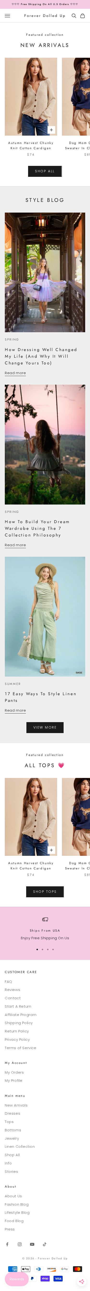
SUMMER (13, 684)
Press (10, 1229)
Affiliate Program (20, 1014)
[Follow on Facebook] (7, 1244)
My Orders (14, 1072)
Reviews (12, 989)
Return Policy (17, 1031)
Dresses (12, 1113)
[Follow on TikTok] (44, 1244)
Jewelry (12, 1138)
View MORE (45, 727)
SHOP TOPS (45, 891)
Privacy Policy (17, 1039)
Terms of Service (20, 1047)
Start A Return (18, 1006)
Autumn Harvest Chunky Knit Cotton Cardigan (31, 145)
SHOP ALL (45, 171)
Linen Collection (20, 1146)
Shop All (12, 1154)
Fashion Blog (17, 1204)
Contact (13, 997)
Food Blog (14, 1220)
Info (8, 1163)
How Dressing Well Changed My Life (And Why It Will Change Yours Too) (41, 356)
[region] (45, 929)
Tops (9, 1121)
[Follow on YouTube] (32, 1244)
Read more (15, 372)
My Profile (14, 1080)
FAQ (8, 981)
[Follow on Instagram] (19, 1244)
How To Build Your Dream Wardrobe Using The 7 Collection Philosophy (37, 528)
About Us (13, 1196)
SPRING (12, 339)
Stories (11, 1171)
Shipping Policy (19, 1022)
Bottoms (13, 1130)
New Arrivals (16, 1105)
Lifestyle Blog (17, 1212)
